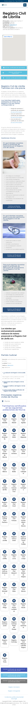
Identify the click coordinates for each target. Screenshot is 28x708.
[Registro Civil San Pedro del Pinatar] (14, 619)
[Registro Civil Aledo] (14, 430)
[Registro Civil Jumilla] (4, 533)
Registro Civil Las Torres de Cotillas (23, 540)
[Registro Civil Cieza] (23, 499)
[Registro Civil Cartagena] (23, 481)
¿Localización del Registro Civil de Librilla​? (14, 373)
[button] (14, 373)
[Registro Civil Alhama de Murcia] (4, 446)
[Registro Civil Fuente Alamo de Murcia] (23, 513)
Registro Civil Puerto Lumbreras (14, 607)
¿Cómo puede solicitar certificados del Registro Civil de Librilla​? (14, 390)
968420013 (10, 365)
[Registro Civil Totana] (4, 637)
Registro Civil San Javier (4, 623)
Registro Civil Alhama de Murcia (4, 453)
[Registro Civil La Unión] (14, 533)
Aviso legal (14, 698)
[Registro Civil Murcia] (23, 584)
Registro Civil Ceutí (14, 504)
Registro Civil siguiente (14, 691)
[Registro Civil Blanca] (4, 464)
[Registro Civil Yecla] (4, 655)
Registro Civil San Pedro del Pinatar (14, 625)
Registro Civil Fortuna (14, 518)
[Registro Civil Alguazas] (23, 430)
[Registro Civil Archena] (14, 446)
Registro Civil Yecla (4, 660)
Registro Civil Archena (14, 451)
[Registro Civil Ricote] (23, 600)
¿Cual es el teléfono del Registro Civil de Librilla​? (14, 386)
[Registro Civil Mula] (14, 584)
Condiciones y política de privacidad (14, 697)
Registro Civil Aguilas (23, 420)
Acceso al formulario (16, 112)
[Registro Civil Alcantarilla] (4, 430)
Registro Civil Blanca (4, 469)
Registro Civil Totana (4, 642)
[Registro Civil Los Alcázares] (4, 566)
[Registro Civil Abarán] (14, 416)
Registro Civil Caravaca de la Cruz (14, 487)
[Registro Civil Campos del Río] (4, 481)
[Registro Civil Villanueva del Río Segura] (23, 637)
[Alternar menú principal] (25, 5)
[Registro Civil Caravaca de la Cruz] (14, 481)
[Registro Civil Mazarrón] (14, 566)
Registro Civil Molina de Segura (23, 573)
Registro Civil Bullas (14, 469)
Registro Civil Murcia (23, 589)
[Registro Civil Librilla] (4, 551)
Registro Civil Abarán (14, 420)
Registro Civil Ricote (23, 605)
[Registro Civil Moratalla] (4, 584)
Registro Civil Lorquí (23, 556)
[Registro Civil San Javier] (4, 619)
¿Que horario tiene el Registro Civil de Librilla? (14, 382)
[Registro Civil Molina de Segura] (23, 566)
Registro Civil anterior (14, 687)
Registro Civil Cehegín (4, 504)
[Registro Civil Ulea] (14, 637)
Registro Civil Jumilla (4, 538)
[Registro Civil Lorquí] (23, 551)
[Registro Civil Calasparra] (23, 464)
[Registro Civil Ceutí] (14, 499)
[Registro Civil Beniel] (23, 446)
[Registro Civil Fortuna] (14, 513)
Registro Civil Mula (14, 589)
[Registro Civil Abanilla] (4, 416)
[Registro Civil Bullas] (14, 464)
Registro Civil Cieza (23, 504)
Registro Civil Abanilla (4, 420)
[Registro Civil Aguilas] (23, 416)
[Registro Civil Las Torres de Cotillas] (23, 533)
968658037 (13, 25)
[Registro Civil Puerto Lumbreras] (14, 600)
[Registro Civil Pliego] (4, 600)
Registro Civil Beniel (23, 451)
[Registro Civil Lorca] (14, 551)
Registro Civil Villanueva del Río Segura (23, 643)
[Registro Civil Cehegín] (4, 499)
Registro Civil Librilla (4, 556)
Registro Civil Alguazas (23, 435)
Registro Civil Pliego (4, 605)
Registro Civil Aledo (14, 435)
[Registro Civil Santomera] (23, 619)
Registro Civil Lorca (14, 556)
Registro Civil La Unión (14, 538)
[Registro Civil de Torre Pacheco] (4, 513)
